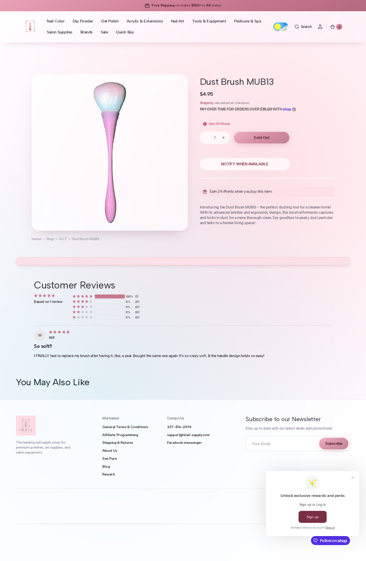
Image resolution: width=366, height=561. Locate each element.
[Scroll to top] (355, 550)
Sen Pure (109, 459)
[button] (303, 26)
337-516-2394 (179, 427)
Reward (108, 474)
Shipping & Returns (117, 443)
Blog (106, 467)
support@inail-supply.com (188, 435)
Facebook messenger (184, 443)
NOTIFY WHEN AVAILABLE (244, 164)
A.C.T (63, 239)
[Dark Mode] (280, 26)
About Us (109, 451)
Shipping (206, 103)
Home (36, 239)
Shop (50, 239)
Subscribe (333, 443)
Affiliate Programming (120, 435)
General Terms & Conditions (125, 427)
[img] (60, 332)
